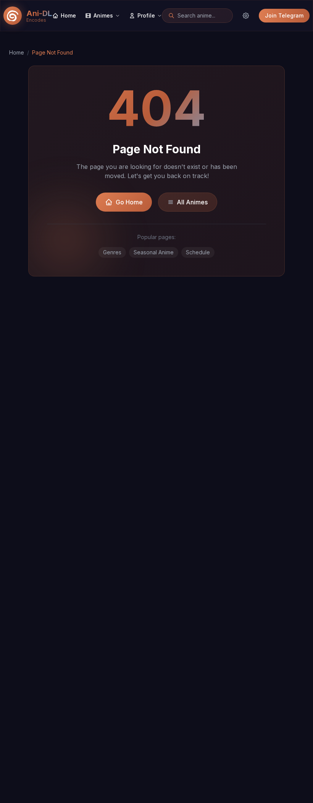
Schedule (198, 252)
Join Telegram (284, 15)
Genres (112, 252)
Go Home (129, 202)
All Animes (192, 202)
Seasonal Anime (154, 252)
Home (16, 52)
